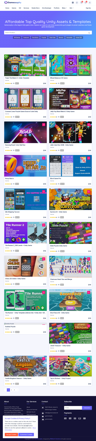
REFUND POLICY (31, 412)
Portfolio (56, 8)
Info (71, 8)
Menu (64, 8)
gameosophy (48, 416)
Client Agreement (31, 414)
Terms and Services (32, 409)
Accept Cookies (11, 434)
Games (14, 8)
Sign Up (88, 8)
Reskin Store (35, 8)
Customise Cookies (26, 434)
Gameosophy (38, 439)
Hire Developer (46, 8)
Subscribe (87, 408)
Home (7, 8)
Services (26, 8)
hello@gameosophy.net (51, 412)
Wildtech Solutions (55, 439)
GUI (20, 8)
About (28, 407)
